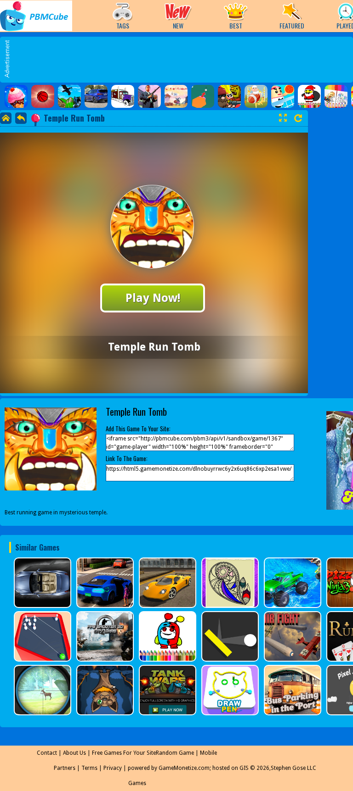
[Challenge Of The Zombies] (229, 96)
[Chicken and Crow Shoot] (69, 96)
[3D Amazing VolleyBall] (282, 96)
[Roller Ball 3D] (202, 96)
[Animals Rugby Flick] (256, 96)
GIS (244, 768)
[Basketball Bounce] (42, 96)
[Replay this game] (298, 118)
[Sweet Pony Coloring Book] (336, 96)
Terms (89, 768)
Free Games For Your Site (124, 753)
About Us (74, 753)
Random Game (175, 753)
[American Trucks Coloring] (122, 96)
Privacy (112, 768)
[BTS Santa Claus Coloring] (309, 96)
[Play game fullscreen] (283, 118)
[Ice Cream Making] (16, 96)
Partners (64, 768)
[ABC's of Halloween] (176, 96)
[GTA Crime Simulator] (149, 96)
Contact (47, 753)
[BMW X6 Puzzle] (96, 96)
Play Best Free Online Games (36, 15)
